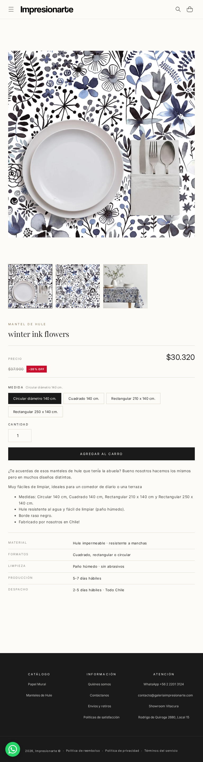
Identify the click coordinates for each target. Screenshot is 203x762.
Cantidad (18, 424)
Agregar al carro (101, 454)
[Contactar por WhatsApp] (12, 749)
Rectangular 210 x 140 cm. (133, 398)
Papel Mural (37, 684)
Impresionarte (46, 751)
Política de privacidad (122, 750)
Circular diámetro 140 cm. (35, 398)
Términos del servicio (161, 750)
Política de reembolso (83, 750)
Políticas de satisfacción (101, 717)
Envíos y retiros (99, 706)
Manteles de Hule (39, 695)
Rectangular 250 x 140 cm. (35, 412)
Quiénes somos (99, 684)
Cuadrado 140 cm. (83, 398)
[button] (11, 9)
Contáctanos (99, 695)
